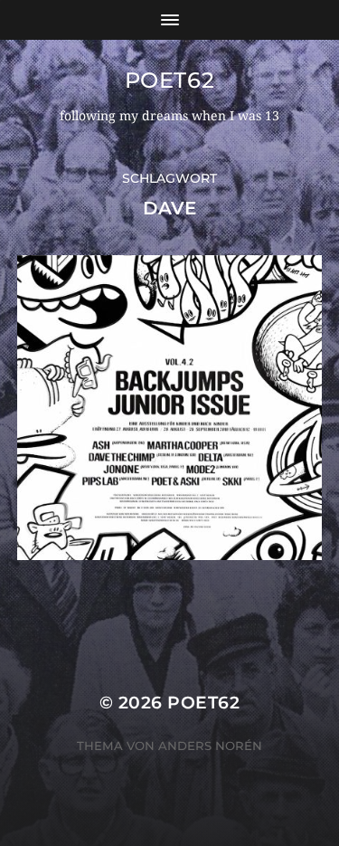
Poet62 (170, 80)
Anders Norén (210, 745)
